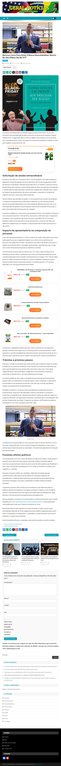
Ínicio (5, 739)
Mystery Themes (37, 764)
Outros (6, 715)
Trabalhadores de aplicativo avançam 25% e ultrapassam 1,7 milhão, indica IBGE (11, 535)
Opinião (6, 712)
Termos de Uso (8, 748)
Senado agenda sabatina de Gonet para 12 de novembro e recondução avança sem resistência (10, 559)
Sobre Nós (6, 745)
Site (5, 612)
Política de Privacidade (10, 742)
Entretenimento (8, 706)
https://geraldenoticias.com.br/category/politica (27, 502)
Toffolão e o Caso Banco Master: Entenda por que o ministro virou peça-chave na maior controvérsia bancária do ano (29, 679)
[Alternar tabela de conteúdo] (13, 67)
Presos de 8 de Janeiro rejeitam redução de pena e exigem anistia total (49, 558)
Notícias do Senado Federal (11, 526)
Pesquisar (5, 655)
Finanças (6, 709)
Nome (6, 598)
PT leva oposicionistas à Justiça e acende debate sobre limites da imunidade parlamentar (30, 558)
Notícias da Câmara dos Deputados (13, 524)
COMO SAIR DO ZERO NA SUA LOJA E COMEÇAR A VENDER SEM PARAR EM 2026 (24, 675)
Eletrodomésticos (8, 701)
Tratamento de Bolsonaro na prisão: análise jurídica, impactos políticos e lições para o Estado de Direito (30, 666)
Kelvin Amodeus (16, 63)
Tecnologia (7, 721)
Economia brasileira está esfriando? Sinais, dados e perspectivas (20, 669)
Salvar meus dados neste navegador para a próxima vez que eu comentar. (9, 628)
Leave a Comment (26, 63)
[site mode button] (54, 18)
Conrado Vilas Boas (6, 566)
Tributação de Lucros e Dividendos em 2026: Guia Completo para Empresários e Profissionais (27, 672)
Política (5, 60)
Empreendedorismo (9, 704)
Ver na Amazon (35, 279)
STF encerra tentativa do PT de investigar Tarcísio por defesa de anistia (52, 535)
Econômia (6, 698)
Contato (6, 737)
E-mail (6, 605)
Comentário (8, 582)
